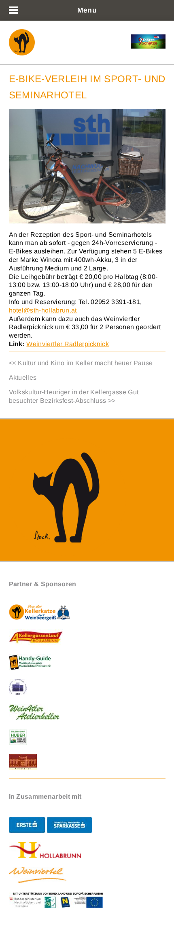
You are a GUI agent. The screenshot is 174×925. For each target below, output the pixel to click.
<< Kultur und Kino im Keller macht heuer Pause (81, 362)
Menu (87, 10)
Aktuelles (23, 377)
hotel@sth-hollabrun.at (43, 310)
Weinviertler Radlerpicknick (67, 343)
